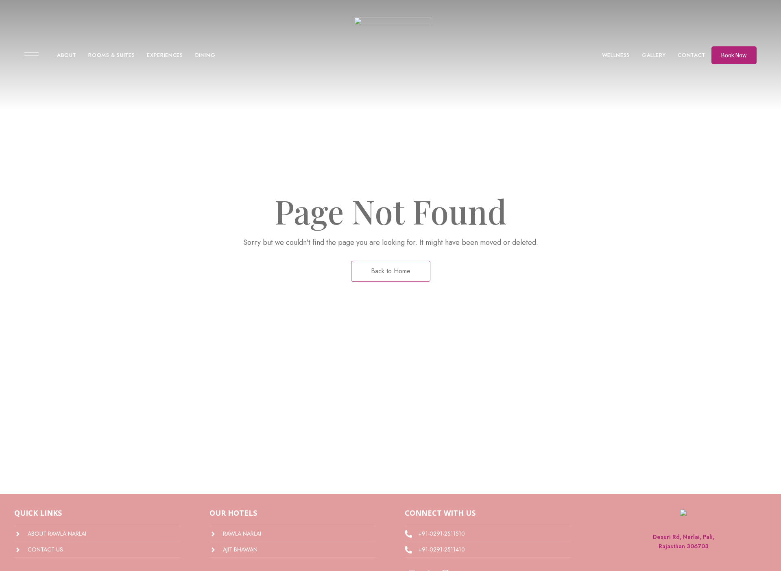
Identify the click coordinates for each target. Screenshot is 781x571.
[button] (734, 55)
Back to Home (390, 271)
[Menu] (31, 55)
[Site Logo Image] (392, 57)
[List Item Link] (97, 534)
